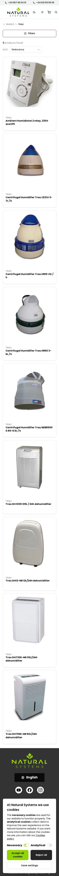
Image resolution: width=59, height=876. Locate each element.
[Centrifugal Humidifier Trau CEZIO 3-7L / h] (29, 160)
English (32, 777)
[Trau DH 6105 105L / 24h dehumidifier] (29, 466)
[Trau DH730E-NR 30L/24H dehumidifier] (29, 620)
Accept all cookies (17, 854)
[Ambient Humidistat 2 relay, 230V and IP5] (29, 83)
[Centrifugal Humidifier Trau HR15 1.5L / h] (29, 236)
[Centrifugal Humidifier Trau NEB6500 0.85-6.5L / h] (29, 390)
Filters (31, 33)
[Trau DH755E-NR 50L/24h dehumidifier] (29, 696)
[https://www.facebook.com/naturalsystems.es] (29, 790)
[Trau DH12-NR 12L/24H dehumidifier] (29, 543)
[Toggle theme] (34, 12)
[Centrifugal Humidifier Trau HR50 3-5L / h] (29, 313)
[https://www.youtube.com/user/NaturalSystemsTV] (18, 790)
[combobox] (25, 50)
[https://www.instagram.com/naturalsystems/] (40, 790)
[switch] (26, 845)
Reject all (41, 855)
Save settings (29, 865)
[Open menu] (42, 12)
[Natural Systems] (18, 12)
